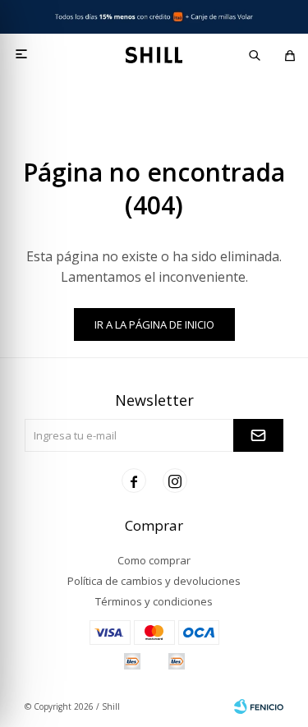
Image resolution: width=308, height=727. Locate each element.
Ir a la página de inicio (154, 324)
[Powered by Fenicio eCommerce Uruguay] (258, 706)
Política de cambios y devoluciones (154, 580)
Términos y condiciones (154, 601)
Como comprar (154, 560)
